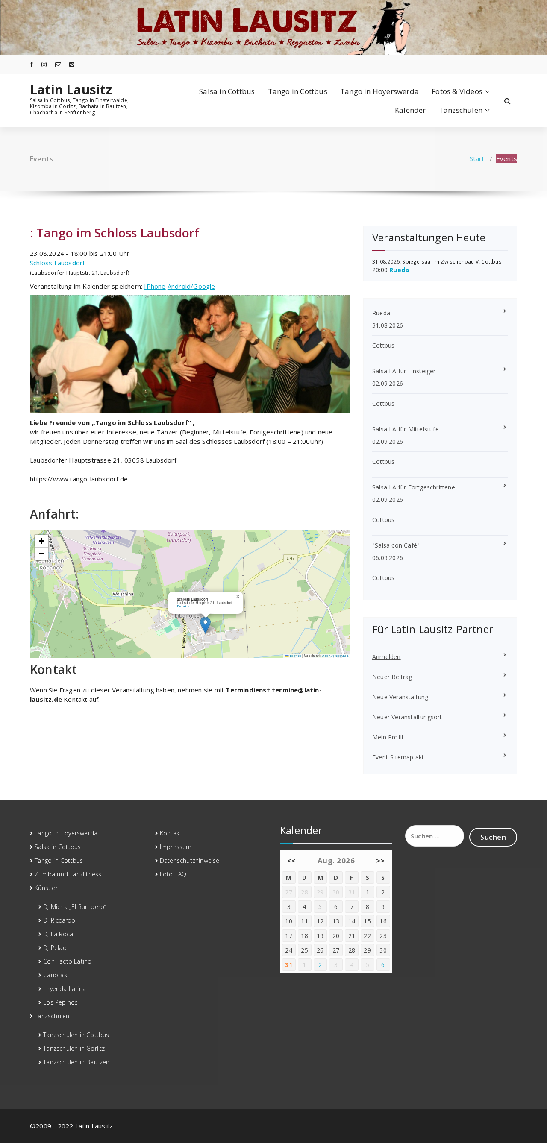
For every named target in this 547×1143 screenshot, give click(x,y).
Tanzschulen (460, 110)
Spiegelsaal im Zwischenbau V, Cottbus (451, 261)
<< (291, 860)
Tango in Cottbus (297, 91)
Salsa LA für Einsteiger (404, 371)
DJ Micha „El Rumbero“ (74, 907)
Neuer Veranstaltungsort (407, 717)
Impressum (176, 847)
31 (288, 965)
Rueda (399, 270)
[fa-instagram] (44, 64)
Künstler (46, 888)
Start (477, 158)
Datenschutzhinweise (190, 860)
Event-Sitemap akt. (399, 757)
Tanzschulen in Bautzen (76, 1062)
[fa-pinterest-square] (71, 64)
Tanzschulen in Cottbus (76, 1035)
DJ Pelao (55, 948)
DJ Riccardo (59, 920)
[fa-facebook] (31, 64)
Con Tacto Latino (67, 961)
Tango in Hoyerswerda (379, 91)
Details (183, 606)
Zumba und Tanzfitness (68, 874)
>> (380, 860)
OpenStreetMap (335, 656)
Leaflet (295, 656)
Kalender (410, 110)
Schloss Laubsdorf (57, 262)
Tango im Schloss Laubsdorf (117, 233)
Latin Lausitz (71, 89)
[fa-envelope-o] (58, 64)
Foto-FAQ (173, 874)
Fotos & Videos (457, 91)
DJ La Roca (58, 934)
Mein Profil (387, 737)
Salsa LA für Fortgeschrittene (413, 487)
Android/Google (191, 286)
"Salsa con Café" (396, 545)
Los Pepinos (60, 1002)
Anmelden (386, 657)
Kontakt (171, 833)
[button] (205, 625)
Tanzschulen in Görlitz (74, 1048)
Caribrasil (56, 975)
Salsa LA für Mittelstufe (405, 429)
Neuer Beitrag (392, 677)
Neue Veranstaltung (400, 697)
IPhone (154, 286)
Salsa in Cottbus (227, 91)
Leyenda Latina (64, 989)
